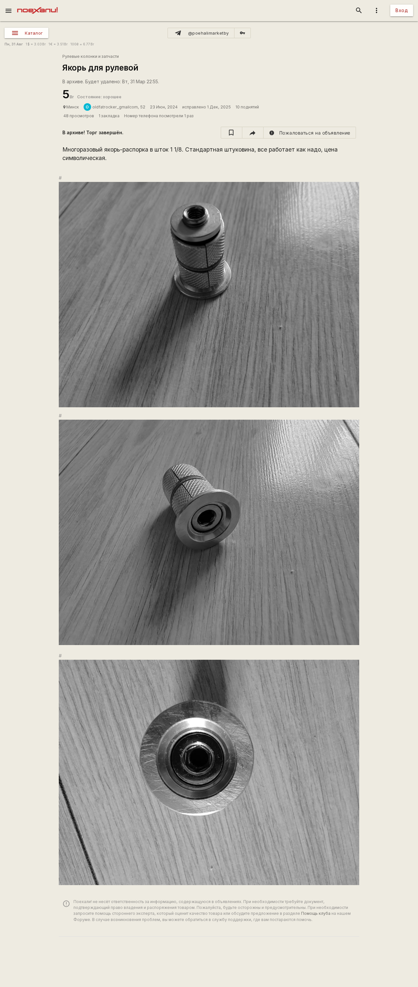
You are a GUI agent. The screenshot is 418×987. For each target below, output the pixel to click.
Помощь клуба (315, 913)
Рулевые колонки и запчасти (90, 56)
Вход (401, 10)
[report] (310, 132)
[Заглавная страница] (37, 4)
